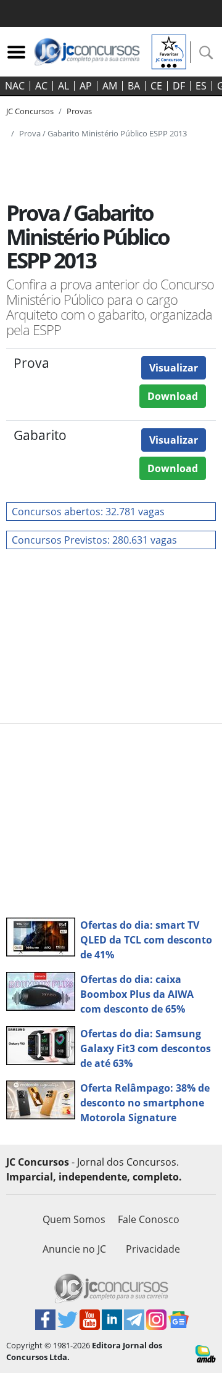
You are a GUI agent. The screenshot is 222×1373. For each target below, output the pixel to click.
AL (63, 86)
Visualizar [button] (173, 368)
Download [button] (172, 396)
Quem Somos (74, 1219)
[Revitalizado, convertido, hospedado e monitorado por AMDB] (205, 1352)
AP (86, 86)
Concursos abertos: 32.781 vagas (88, 511)
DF (179, 86)
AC (41, 86)
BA (134, 86)
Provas (79, 111)
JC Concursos (30, 111)
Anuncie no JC (74, 1249)
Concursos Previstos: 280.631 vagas (94, 540)
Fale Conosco (148, 1219)
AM (109, 86)
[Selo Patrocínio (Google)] (168, 50)
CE (156, 86)
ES (201, 86)
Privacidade (153, 1249)
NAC (15, 86)
